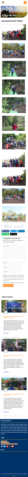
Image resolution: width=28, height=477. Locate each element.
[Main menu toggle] (25, 2)
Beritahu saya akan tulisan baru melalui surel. (14, 282)
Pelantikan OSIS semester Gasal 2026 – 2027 (14, 356)
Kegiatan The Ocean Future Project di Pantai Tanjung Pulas (13, 317)
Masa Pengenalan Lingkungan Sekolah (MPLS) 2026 (14, 394)
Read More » (6, 333)
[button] (13, 50)
